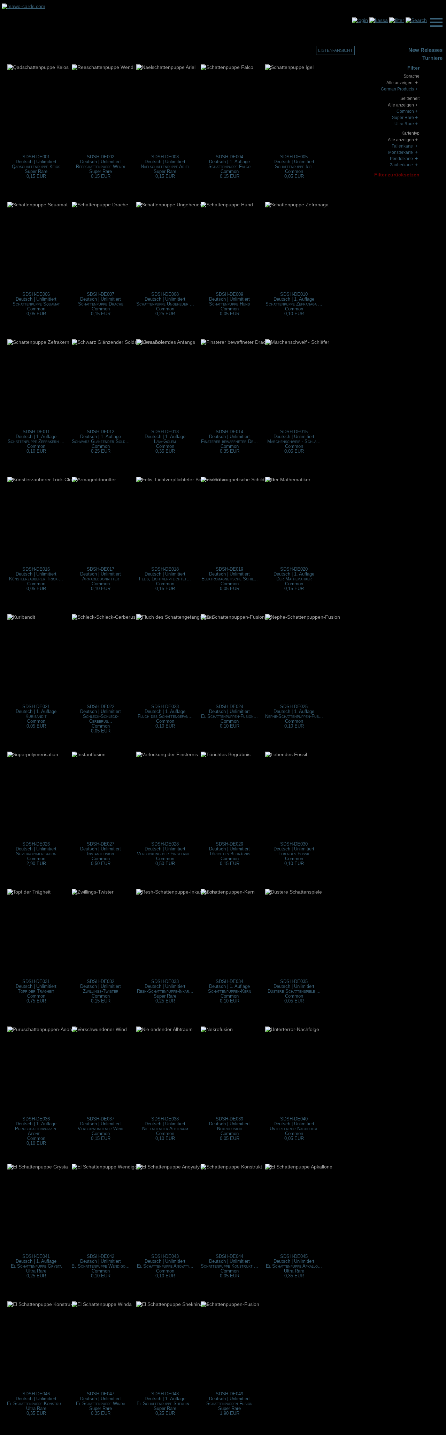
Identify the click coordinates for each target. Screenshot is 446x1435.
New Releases (425, 50)
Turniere (432, 58)
